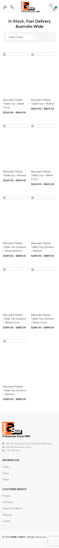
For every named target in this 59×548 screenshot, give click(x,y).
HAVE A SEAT (18, 537)
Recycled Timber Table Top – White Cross (42, 175)
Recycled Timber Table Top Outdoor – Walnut (42, 247)
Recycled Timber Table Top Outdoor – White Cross (14, 318)
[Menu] (5, 7)
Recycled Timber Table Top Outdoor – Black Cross (42, 318)
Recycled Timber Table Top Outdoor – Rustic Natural (14, 247)
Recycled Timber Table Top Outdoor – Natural (14, 390)
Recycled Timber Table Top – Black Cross (13, 103)
